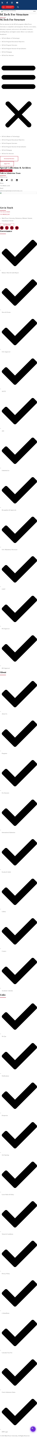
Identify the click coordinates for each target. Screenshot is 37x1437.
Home (2, 15)
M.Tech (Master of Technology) (11, 38)
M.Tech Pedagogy (7, 52)
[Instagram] (12, 180)
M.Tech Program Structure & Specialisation (14, 48)
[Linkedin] (17, 180)
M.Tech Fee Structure (8, 55)
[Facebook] (2, 180)
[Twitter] (7, 180)
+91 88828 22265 (5, 185)
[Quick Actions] (33, 1429)
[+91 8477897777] (8, 7)
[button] (18, 96)
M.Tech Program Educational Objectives (13, 41)
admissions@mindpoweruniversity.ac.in (11, 190)
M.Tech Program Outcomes (9, 45)
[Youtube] (17, 228)
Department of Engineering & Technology (17, 15)
